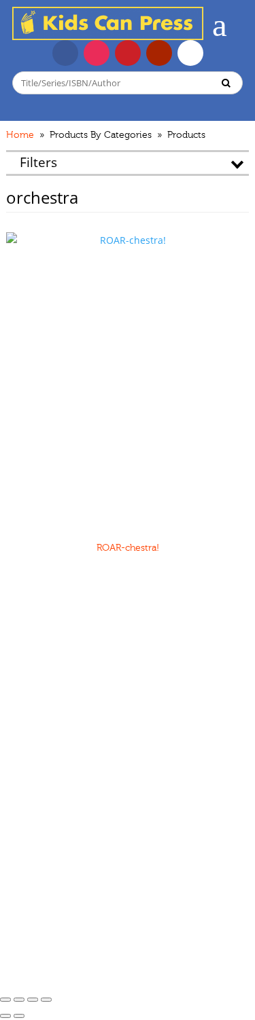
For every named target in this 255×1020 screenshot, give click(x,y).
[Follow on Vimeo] (190, 53)
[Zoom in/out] (46, 1000)
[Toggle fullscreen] (32, 1000)
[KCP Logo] (107, 36)
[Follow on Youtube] (159, 53)
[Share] (19, 1000)
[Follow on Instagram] (96, 53)
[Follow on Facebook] (65, 53)
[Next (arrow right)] (19, 1016)
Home (20, 135)
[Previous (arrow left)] (5, 1016)
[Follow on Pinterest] (128, 53)
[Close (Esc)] (5, 1000)
